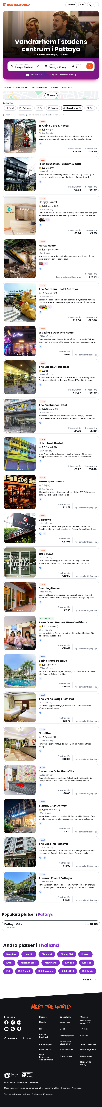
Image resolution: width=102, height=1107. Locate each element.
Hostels (42, 1022)
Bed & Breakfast (46, 619)
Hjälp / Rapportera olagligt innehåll (46, 1057)
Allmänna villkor (52, 1088)
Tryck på (84, 1029)
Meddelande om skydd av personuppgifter (23, 1088)
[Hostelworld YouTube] (6, 1029)
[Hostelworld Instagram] (19, 1022)
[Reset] (38, 66)
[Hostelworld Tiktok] (19, 1029)
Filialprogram (86, 1056)
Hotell (42, 657)
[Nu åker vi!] (89, 66)
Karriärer (84, 1036)
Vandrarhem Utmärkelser (65, 1042)
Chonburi (47, 954)
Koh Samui (24, 971)
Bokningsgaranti (67, 1036)
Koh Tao (69, 962)
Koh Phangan (45, 971)
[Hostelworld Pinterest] (13, 1029)
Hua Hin (29, 954)
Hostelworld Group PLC (85, 1021)
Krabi (9, 962)
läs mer (63, 115)
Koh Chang (51, 962)
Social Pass (65, 1022)
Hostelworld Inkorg (85, 1063)
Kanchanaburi (28, 962)
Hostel (42, 122)
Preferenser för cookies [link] (43, 1094)
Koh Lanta (87, 971)
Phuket (85, 954)
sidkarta (26, 1094)
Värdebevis (77, 1088)
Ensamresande (66, 1049)
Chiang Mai (66, 954)
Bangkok (11, 954)
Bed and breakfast (43, 1035)
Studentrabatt (66, 1056)
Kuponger (65, 1088)
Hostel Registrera (88, 1049)
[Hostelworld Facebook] (6, 1022)
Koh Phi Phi (67, 971)
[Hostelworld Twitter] (13, 1022)
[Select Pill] (89, 4)
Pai (8, 971)
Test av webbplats (12, 1094)
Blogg (62, 1029)
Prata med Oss (45, 1049)
